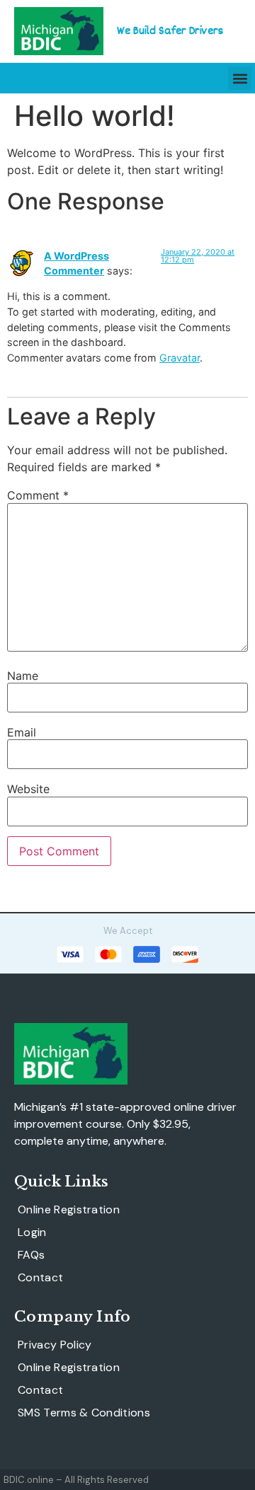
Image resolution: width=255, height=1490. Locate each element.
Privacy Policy (54, 1345)
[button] (239, 78)
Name (22, 675)
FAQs (31, 1255)
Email (21, 732)
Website (28, 789)
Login (32, 1232)
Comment (38, 495)
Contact (40, 1278)
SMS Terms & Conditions (84, 1413)
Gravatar (179, 358)
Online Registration (69, 1210)
